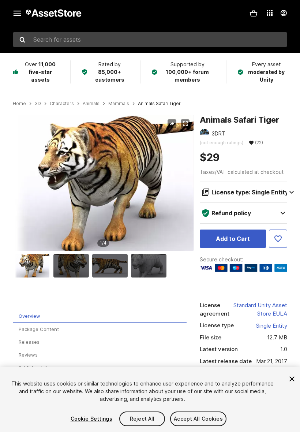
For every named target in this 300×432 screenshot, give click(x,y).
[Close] (292, 379)
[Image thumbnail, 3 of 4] (111, 266)
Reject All (142, 419)
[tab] (100, 316)
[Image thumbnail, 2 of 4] (72, 266)
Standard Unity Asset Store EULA (260, 309)
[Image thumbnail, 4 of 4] (150, 266)
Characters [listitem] (62, 103)
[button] (253, 13)
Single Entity (271, 325)
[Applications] (269, 12)
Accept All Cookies (198, 419)
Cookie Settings (91, 419)
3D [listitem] (38, 103)
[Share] (172, 123)
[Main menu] (17, 13)
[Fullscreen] (185, 123)
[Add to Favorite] (278, 239)
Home (19, 103)
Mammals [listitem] (118, 103)
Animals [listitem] (91, 103)
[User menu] (283, 13)
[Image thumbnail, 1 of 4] (33, 266)
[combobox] (150, 39)
